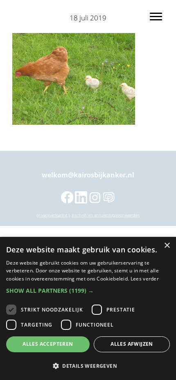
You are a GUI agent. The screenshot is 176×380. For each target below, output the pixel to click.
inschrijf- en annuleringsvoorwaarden (106, 215)
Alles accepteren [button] (48, 343)
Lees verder (145, 278)
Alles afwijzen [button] (132, 343)
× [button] (167, 246)
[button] (88, 290)
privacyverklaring (51, 215)
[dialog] (88, 308)
